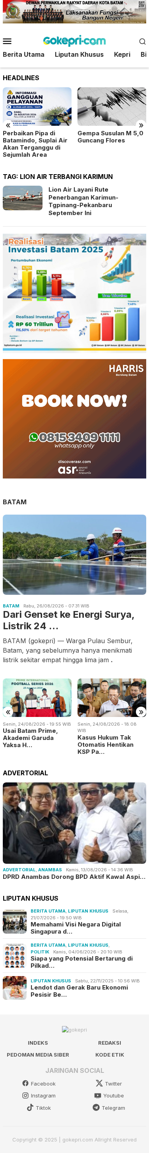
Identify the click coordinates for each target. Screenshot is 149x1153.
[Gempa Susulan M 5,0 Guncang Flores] (111, 106)
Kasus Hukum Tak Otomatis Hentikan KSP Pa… (105, 744)
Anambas (50, 869)
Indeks (38, 1043)
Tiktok (43, 1108)
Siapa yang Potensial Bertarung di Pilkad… (82, 962)
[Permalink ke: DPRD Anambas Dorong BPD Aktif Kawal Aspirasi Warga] (74, 823)
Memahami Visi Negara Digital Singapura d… (76, 928)
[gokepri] (74, 40)
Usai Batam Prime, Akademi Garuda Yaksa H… (30, 738)
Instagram (43, 1095)
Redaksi (109, 1043)
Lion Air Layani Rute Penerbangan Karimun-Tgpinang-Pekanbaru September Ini (83, 201)
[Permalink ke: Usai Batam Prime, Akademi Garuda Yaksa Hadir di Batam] (37, 697)
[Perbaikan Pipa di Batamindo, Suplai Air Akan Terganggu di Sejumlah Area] (37, 106)
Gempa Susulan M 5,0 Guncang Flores (110, 137)
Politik (40, 952)
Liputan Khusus (88, 911)
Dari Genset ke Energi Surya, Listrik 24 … (68, 620)
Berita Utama (48, 911)
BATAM (15, 502)
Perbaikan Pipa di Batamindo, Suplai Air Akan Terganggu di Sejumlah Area (35, 144)
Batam (11, 606)
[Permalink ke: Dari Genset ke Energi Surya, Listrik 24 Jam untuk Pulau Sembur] (74, 555)
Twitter (113, 1083)
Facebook (43, 1083)
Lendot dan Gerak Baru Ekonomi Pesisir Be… (79, 991)
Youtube (113, 1095)
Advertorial (19, 869)
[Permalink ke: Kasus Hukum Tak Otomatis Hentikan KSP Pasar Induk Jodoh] (111, 697)
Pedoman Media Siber (38, 1054)
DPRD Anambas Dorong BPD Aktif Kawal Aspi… (74, 876)
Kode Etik (109, 1054)
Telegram (113, 1108)
